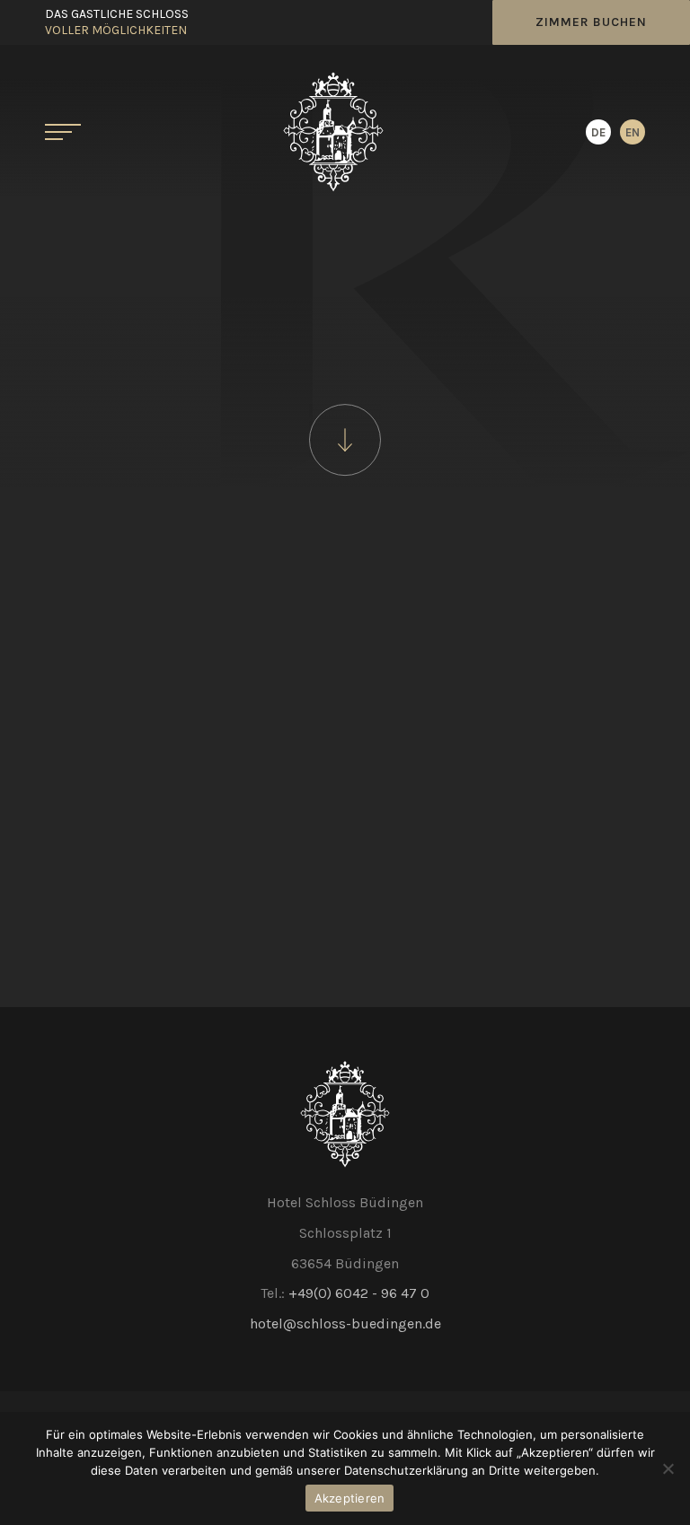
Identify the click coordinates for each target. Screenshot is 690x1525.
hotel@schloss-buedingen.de (345, 1323)
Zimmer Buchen (591, 22)
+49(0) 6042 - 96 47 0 (358, 1293)
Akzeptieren (349, 1498)
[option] (632, 132)
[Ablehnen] (668, 1468)
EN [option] (632, 132)
